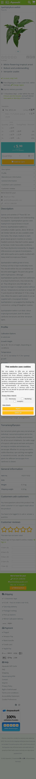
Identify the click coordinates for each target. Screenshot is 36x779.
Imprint (13, 395)
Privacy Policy (6, 395)
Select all (18, 413)
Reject (18, 409)
